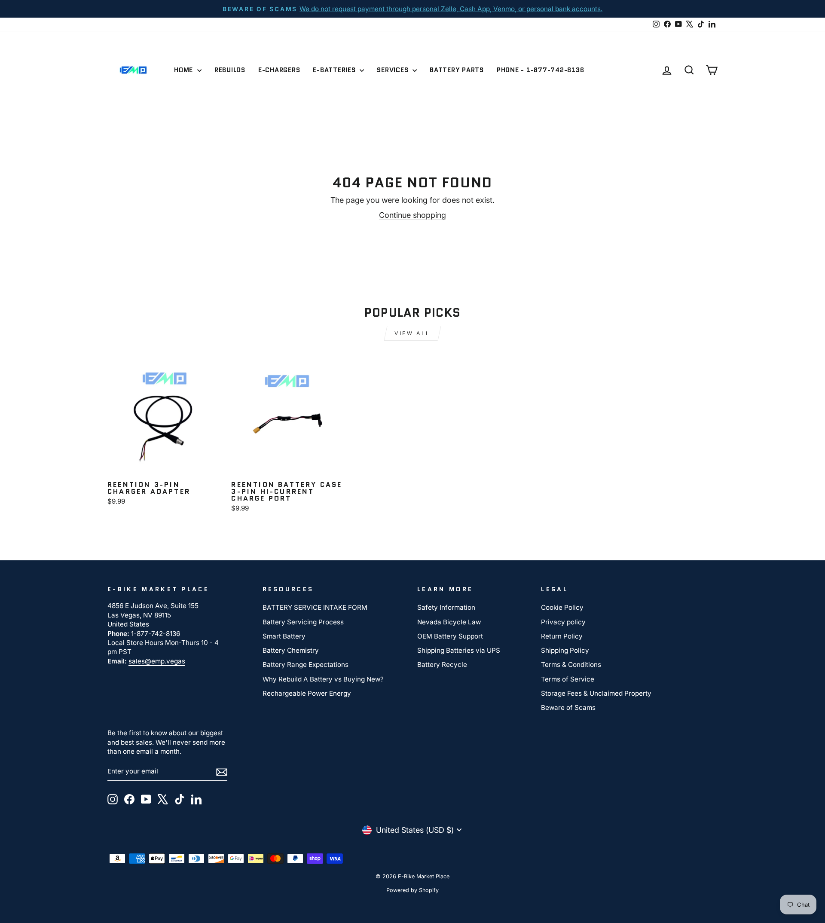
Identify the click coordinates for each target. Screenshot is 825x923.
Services (393, 70)
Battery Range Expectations (305, 664)
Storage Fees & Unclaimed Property (596, 693)
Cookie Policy (562, 607)
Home (184, 70)
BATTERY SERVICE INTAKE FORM (315, 607)
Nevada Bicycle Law (449, 622)
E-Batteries (335, 70)
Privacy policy (563, 622)
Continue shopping (412, 215)
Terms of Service (567, 679)
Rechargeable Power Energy (307, 693)
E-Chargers (279, 70)
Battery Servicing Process (303, 622)
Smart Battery (284, 636)
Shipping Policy (565, 650)
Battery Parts (457, 70)
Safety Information (446, 607)
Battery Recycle (442, 664)
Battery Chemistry (291, 650)
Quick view (164, 466)
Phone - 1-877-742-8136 (540, 70)
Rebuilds (229, 70)
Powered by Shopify (412, 890)
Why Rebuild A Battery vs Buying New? (323, 679)
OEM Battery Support (450, 636)
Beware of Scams (568, 707)
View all (412, 333)
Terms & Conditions (571, 664)
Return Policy (562, 636)
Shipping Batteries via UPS (458, 650)
